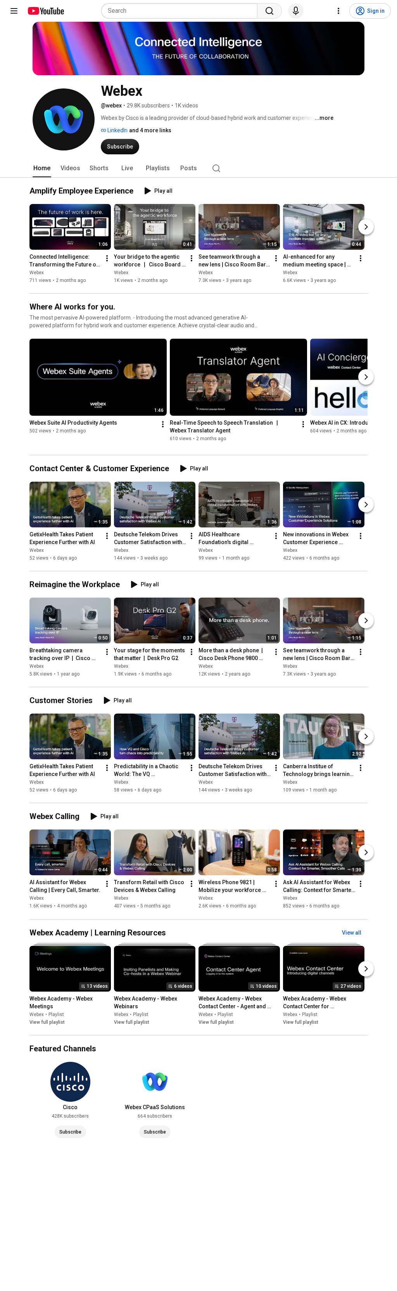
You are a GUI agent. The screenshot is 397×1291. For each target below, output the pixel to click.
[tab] (42, 168)
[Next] (366, 227)
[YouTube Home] (45, 11)
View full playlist (47, 1022)
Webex (36, 272)
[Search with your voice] (296, 11)
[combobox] (181, 11)
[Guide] (14, 11)
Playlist (56, 1014)
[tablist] (198, 168)
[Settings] (338, 11)
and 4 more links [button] (150, 130)
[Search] (269, 11)
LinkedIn (117, 130)
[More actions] (107, 258)
